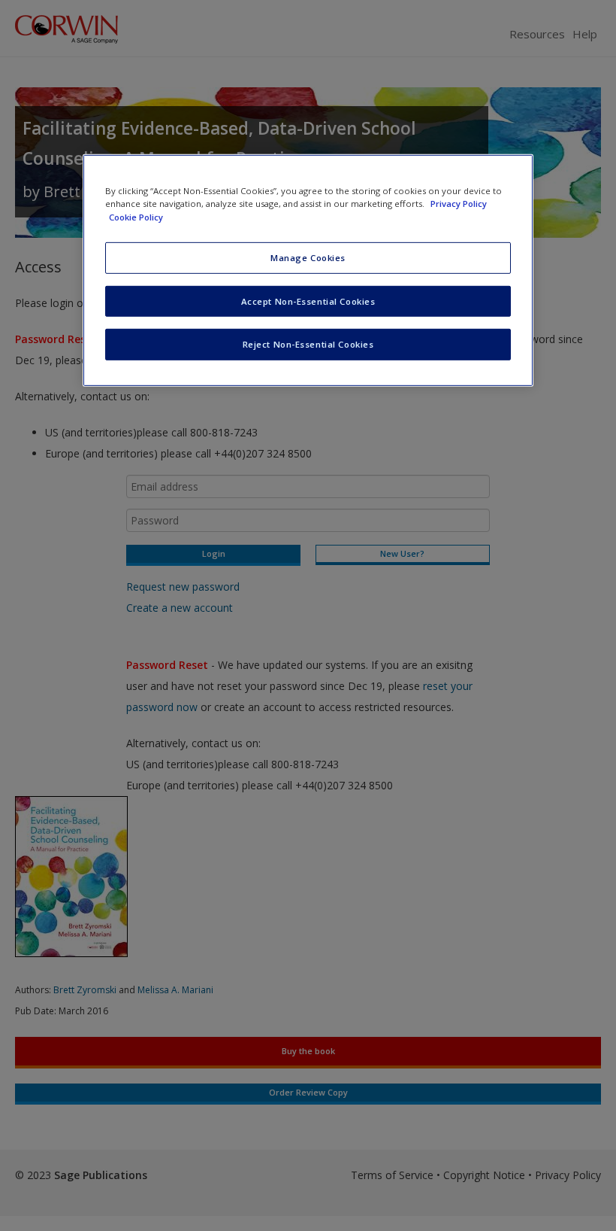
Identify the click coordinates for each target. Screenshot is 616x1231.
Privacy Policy (458, 203)
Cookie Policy (136, 216)
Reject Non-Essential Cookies (308, 344)
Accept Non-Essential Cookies (308, 300)
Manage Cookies (308, 257)
